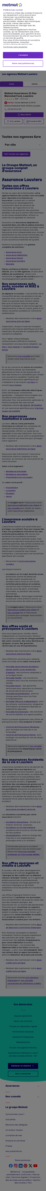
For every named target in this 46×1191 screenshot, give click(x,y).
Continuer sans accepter (15, 47)
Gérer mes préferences (23, 63)
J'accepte (23, 55)
